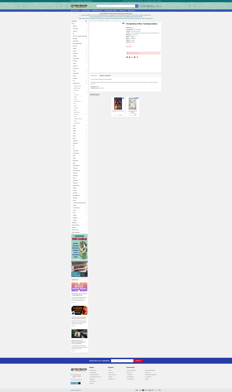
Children (75, 48)
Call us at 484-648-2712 (77, 379)
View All (146, 379)
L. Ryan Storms (148, 376)
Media (74, 158)
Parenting (75, 168)
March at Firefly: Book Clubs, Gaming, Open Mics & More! (78, 317)
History (75, 99)
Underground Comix (78, 118)
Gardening (75, 78)
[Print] (132, 57)
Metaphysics (75, 160)
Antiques (75, 31)
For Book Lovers (75, 229)
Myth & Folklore (76, 165)
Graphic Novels (76, 83)
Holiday (74, 130)
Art (73, 33)
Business (75, 46)
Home (74, 133)
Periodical (75, 173)
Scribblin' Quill (130, 374)
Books (73, 23)
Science (74, 190)
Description (94, 75)
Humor (74, 135)
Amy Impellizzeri (130, 379)
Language (75, 140)
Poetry (74, 178)
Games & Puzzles (75, 225)
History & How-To (77, 101)
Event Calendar (86, 10)
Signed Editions (76, 195)
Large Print (75, 143)
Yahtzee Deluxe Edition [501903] (132, 111)
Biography (75, 38)
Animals (74, 220)
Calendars (74, 227)
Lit (73, 148)
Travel (74, 210)
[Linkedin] (135, 57)
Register (159, 1)
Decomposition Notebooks (150, 374)
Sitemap (91, 383)
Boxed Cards (75, 41)
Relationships (76, 185)
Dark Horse (76, 90)
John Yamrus (147, 372)
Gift (74, 80)
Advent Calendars (76, 232)
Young (75, 120)
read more (73, 302)
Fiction (74, 70)
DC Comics (76, 94)
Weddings (75, 217)
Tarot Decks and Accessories (79, 202)
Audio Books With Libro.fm (111, 10)
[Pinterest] (137, 57)
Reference (75, 182)
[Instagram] (74, 383)
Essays (74, 63)
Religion (74, 187)
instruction (76, 107)
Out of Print (129, 372)
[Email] (130, 57)
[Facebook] (127, 57)
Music (74, 163)
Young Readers (77, 123)
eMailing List (122, 10)
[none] (107, 45)
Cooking (74, 55)
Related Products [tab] (95, 94)
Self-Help (75, 192)
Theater (74, 205)
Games (74, 75)
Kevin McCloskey (130, 376)
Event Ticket (75, 68)
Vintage (74, 215)
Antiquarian (75, 28)
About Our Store (75, 10)
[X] (79, 383)
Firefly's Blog (131, 10)
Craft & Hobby (76, 58)
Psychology (75, 180)
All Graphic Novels (77, 86)
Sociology (75, 197)
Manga (75, 110)
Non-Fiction (76, 114)
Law (74, 145)
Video (74, 212)
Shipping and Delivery (97, 10)
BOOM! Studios (77, 88)
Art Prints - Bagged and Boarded (80, 36)
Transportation (76, 207)
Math (74, 155)
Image (75, 105)
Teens (75, 116)
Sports (74, 200)
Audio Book (74, 222)
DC (74, 92)
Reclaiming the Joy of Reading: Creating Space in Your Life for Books (78, 342)
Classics (75, 50)
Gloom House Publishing (150, 370)
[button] (79, 247)
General (75, 96)
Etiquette (75, 65)
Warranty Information (105, 75)
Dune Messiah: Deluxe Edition (118, 110)
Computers (75, 53)
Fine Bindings (76, 73)
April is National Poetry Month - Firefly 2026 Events (79, 294)
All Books (75, 26)
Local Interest (76, 153)
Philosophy (75, 175)
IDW (75, 103)
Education (75, 60)
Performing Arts (76, 170)
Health (74, 125)
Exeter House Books (131, 370)
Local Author (76, 150)
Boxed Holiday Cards (77, 43)
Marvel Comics (77, 112)
